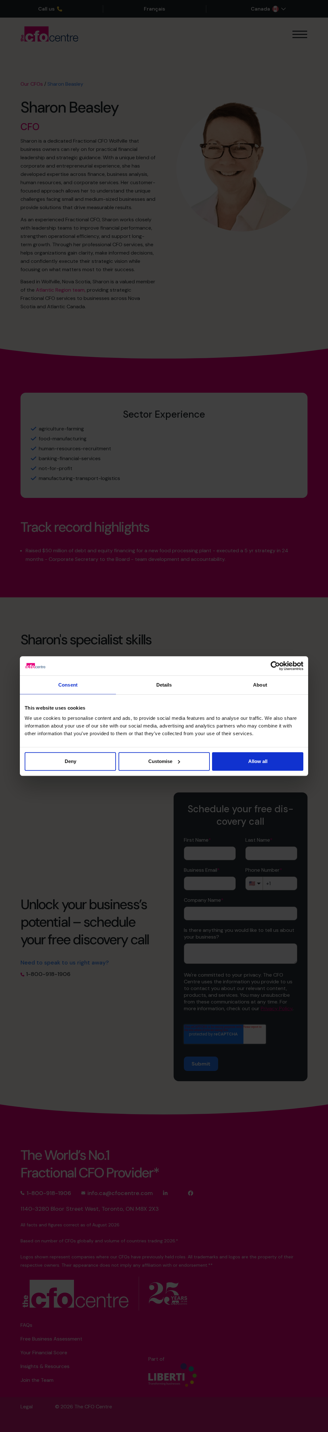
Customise (160, 761)
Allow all (257, 761)
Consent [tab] (68, 685)
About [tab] (260, 685)
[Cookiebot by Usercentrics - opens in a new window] (275, 666)
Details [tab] (164, 685)
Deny (70, 761)
